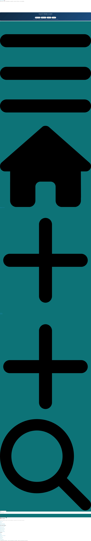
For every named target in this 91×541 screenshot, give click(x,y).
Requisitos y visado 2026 (2, 526)
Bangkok (1, 534)
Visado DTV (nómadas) (2, 531)
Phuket (0, 533)
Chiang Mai (1, 536)
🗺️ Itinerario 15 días (43, 17)
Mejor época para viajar (2, 528)
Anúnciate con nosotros (2, 523)
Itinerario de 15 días (2, 530)
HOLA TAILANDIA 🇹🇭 (2, 0)
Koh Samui (1, 538)
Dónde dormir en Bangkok (2, 535)
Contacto (1, 522)
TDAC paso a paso (2, 527)
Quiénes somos (1, 521)
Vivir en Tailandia (2, 539)
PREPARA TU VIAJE (2, 207)
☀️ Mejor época (49, 17)
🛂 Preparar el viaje (37, 17)
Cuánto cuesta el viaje (2, 529)
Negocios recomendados (2, 524)
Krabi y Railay (1, 537)
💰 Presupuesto (54, 17)
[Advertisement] (45, 7)
